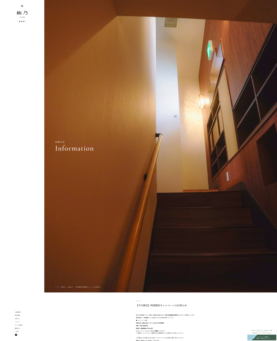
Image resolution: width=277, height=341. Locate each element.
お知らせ (17, 318)
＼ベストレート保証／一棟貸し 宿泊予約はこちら (263, 337)
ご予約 (17, 331)
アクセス (17, 322)
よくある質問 (18, 325)
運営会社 (17, 328)
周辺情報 (17, 315)
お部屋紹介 (18, 312)
